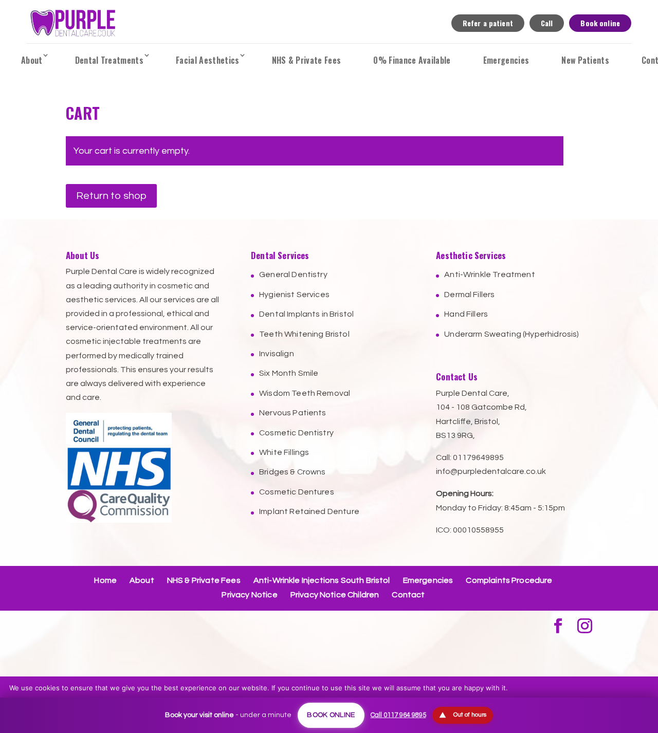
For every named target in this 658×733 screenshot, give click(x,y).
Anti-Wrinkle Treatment (489, 274)
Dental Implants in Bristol (306, 314)
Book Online (331, 715)
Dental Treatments (109, 60)
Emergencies (506, 60)
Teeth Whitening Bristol (304, 334)
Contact (408, 595)
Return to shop (111, 196)
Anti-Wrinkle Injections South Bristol (321, 580)
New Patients (585, 60)
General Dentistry (293, 274)
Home (105, 580)
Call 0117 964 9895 (398, 715)
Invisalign (276, 354)
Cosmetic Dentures (296, 492)
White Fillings (284, 452)
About (32, 60)
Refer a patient (488, 22)
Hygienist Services (294, 294)
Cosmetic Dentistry (296, 433)
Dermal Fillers (469, 294)
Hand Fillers (466, 314)
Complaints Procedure (509, 580)
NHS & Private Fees (306, 60)
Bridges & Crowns (292, 472)
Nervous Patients (292, 413)
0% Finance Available (411, 60)
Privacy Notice (249, 595)
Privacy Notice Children (334, 595)
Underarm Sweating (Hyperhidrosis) (511, 334)
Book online (600, 22)
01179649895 (478, 457)
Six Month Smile (288, 373)
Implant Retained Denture (309, 511)
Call (547, 22)
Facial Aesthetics (207, 60)
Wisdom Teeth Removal (304, 393)
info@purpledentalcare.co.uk (491, 471)
